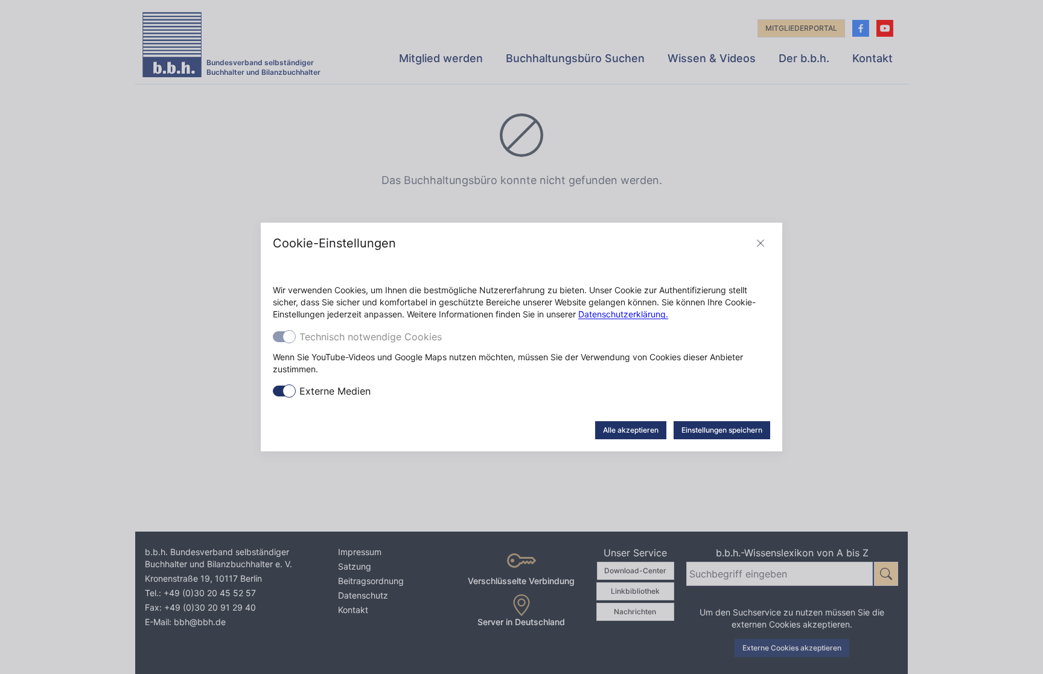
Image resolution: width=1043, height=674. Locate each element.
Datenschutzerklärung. (623, 314)
